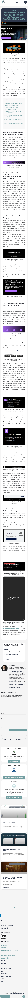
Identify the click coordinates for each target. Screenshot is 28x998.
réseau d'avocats (13, 681)
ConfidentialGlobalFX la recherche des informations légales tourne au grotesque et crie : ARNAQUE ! (13, 110)
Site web (3, 724)
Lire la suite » (6, 830)
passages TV (23, 683)
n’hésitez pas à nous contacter (11, 628)
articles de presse (19, 684)
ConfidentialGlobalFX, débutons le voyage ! (13, 116)
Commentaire (5, 699)
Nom (2, 713)
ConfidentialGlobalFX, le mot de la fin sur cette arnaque (14, 124)
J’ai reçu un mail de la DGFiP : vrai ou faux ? (12, 850)
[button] (17, 2)
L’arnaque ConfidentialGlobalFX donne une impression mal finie (13, 104)
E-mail (3, 718)
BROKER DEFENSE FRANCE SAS (17, 993)
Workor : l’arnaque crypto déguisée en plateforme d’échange (13, 821)
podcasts (11, 684)
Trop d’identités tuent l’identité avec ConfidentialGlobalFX (14, 120)
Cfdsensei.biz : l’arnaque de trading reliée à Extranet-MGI (12, 878)
